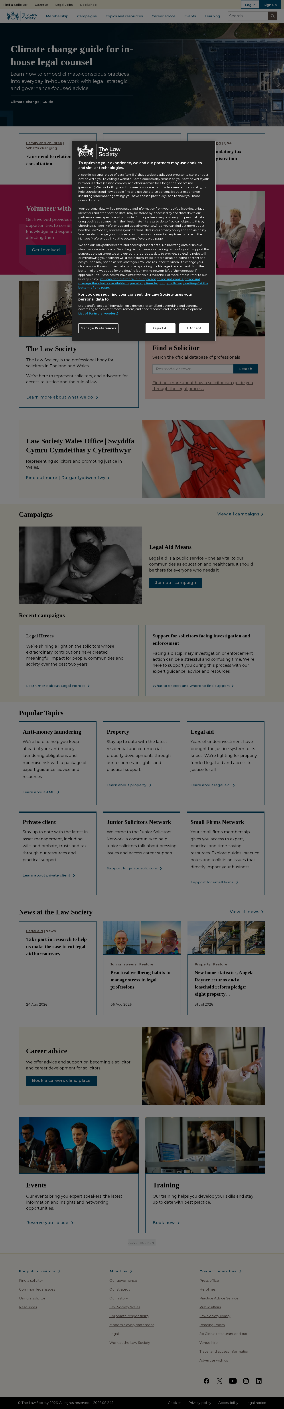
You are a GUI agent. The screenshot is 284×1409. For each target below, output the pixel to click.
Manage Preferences (98, 328)
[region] (144, 241)
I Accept (194, 328)
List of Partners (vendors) (98, 313)
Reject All (160, 328)
